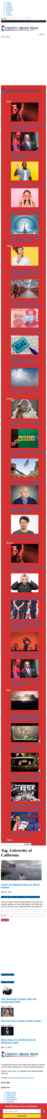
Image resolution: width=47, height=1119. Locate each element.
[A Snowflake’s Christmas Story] (24, 533)
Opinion (9, 8)
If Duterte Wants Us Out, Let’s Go (28, 184)
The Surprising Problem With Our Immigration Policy (19, 1000)
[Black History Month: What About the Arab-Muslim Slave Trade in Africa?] (24, 265)
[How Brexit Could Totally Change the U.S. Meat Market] (24, 297)
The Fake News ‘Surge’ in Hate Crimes (21, 1020)
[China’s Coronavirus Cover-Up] (24, 327)
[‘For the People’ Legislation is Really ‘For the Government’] (28, 771)
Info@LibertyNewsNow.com (22, 1078)
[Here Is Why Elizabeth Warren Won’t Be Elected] (24, 503)
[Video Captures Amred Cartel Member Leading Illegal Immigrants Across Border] (24, 709)
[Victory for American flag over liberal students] (21, 879)
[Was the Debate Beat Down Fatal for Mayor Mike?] (24, 121)
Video (8, 12)
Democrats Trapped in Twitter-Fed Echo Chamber (27, 239)
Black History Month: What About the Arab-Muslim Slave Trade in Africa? (26, 273)
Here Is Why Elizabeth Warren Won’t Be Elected (27, 509)
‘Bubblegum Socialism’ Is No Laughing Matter (26, 747)
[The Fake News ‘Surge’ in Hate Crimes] (7, 1016)
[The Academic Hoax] (28, 830)
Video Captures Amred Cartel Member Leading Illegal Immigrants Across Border (26, 717)
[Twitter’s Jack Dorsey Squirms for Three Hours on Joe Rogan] (28, 800)
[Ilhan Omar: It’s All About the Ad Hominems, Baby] (7, 1035)
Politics (9, 3)
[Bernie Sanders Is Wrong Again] (24, 591)
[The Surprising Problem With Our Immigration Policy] (7, 994)
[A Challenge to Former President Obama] (24, 447)
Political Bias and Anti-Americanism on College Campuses (23, 361)
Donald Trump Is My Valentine (27, 211)
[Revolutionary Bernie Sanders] (24, 651)
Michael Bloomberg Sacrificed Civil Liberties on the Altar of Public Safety (26, 626)
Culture (9, 5)
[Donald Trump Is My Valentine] (24, 206)
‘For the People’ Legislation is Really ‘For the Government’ (26, 777)
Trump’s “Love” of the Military (27, 481)
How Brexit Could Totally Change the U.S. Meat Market (26, 303)
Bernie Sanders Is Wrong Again (27, 596)
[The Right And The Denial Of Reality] (24, 418)
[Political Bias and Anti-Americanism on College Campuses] (24, 354)
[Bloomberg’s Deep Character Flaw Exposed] (24, 150)
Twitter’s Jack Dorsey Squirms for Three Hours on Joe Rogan (27, 806)
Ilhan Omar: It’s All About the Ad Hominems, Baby (18, 1041)
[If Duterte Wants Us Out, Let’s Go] (24, 180)
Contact (9, 14)
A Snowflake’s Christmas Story (27, 538)
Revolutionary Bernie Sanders (26, 655)
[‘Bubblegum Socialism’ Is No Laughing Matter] (28, 741)
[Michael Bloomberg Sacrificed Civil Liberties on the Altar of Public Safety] (24, 618)
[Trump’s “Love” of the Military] (24, 477)
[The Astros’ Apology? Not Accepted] (24, 386)
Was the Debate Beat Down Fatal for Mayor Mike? (28, 127)
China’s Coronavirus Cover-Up (27, 331)
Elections (9, 10)
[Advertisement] (23, 61)
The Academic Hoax (21, 834)
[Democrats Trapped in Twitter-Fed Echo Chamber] (24, 233)
